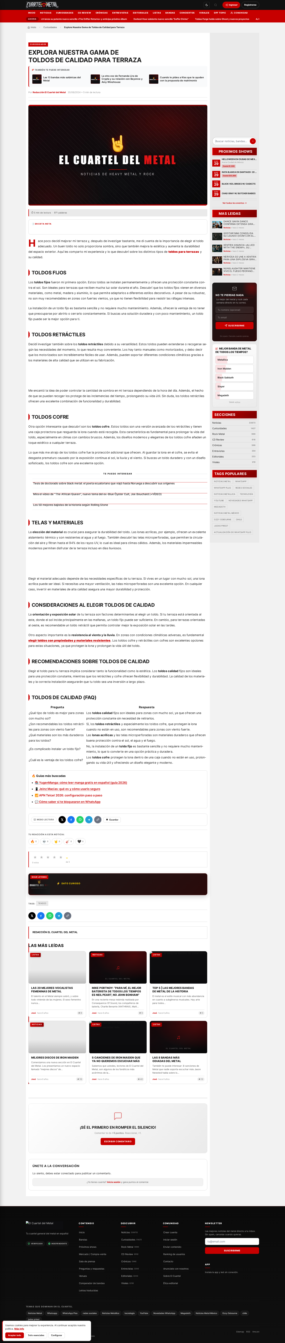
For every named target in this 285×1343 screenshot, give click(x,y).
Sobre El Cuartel (172, 1275)
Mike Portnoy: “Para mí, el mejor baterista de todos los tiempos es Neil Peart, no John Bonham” (116, 991)
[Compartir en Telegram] (89, 819)
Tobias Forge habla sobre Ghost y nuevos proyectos (204, 19)
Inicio (32, 13)
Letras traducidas (88, 1290)
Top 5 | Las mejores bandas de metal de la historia (173, 989)
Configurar (56, 1335)
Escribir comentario (117, 1141)
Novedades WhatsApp (240, 500)
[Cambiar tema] (207, 5)
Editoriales (140, 13)
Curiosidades (64, 13)
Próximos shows (87, 1246)
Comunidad (241, 13)
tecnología (246, 494)
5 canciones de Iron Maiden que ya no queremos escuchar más (116, 1059)
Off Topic (220, 13)
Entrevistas (120, 13)
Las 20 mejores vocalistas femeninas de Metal (52, 989)
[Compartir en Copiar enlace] (97, 819)
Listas (157, 13)
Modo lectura (45, 820)
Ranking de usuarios (174, 1254)
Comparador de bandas (92, 1283)
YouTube (219, 500)
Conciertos (187, 13)
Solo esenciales (36, 1335)
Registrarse (250, 4)
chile (239, 520)
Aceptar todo (14, 1335)
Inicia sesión (113, 1182)
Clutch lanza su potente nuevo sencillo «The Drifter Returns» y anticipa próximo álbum (64, 19)
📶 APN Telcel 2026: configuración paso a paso (68, 795)
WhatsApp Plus (222, 488)
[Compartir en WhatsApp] (80, 819)
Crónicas (102, 13)
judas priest (221, 526)
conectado (67, 1173)
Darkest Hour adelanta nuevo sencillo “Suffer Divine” (143, 19)
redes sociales (243, 488)
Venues (83, 1275)
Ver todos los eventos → (234, 203)
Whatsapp (240, 481)
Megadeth (219, 507)
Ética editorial (170, 1283)
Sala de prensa (87, 1261)
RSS (248, 1331)
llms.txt (256, 1331)
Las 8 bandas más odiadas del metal (166, 1059)
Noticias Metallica (224, 494)
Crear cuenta (170, 1232)
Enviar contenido (172, 1246)
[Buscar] (216, 5)
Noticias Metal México (226, 513)
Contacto (168, 1261)
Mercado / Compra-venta (92, 1254)
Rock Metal (130, 1246)
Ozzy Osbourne (222, 520)
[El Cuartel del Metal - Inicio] (42, 5)
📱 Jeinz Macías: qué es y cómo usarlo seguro (67, 789)
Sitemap (240, 1331)
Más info (19, 1328)
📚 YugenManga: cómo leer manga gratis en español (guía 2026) (81, 782)
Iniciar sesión (170, 1239)
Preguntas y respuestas (91, 1268)
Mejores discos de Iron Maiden (55, 1057)
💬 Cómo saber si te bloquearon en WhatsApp (68, 801)
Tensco (42, 903)
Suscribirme (236, 325)
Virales (204, 13)
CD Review (84, 13)
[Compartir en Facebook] (71, 819)
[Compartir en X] (62, 819)
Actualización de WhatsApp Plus (232, 532)
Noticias (45, 13)
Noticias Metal (222, 481)
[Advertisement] (234, 86)
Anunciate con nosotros (176, 1268)
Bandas (170, 13)
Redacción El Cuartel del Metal (49, 92)
